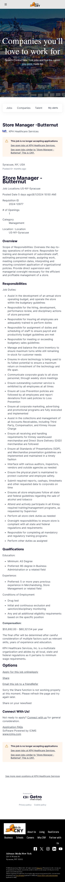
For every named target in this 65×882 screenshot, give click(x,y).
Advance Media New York (19, 853)
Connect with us (37, 717)
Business (8, 837)
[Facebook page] (35, 849)
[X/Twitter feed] (41, 849)
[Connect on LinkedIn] (54, 849)
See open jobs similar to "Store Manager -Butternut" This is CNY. (32, 151)
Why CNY (41, 837)
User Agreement (20, 875)
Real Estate (53, 832)
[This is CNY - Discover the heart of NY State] (35, 4)
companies (23, 107)
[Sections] (5, 4)
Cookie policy (40, 805)
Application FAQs (13, 727)
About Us (31, 832)
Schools (19, 837)
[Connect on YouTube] (60, 849)
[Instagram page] (48, 849)
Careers (30, 837)
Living (42, 832)
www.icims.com (12, 734)
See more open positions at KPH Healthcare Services (32, 776)
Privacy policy (25, 805)
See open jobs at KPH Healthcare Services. (33, 145)
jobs (9, 107)
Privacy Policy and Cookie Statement (47, 875)
